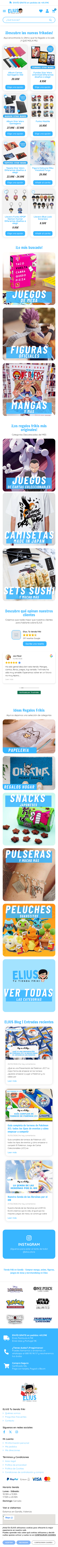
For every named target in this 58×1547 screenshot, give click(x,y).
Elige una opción (15, 87)
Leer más (12, 1081)
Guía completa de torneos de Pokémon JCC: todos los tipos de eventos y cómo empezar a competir (28, 1128)
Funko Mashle (43, 121)
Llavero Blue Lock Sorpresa (43, 217)
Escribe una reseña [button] (35, 643)
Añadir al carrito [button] (42, 182)
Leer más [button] (9, 679)
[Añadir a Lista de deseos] (6, 48)
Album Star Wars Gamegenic (15, 122)
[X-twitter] (10, 1431)
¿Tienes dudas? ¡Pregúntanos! (27, 1347)
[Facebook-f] (4, 1431)
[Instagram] (16, 1431)
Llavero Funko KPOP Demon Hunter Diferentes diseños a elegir (15, 220)
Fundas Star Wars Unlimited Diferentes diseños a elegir (43, 74)
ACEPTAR (9, 1542)
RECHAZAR (23, 1542)
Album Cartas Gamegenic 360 (15, 73)
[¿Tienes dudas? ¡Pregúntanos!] (6, 1352)
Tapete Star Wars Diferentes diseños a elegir (15, 170)
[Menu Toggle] (4, 11)
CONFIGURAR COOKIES (45, 1535)
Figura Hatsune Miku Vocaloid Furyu (42, 169)
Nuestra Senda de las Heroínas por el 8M (27, 1198)
